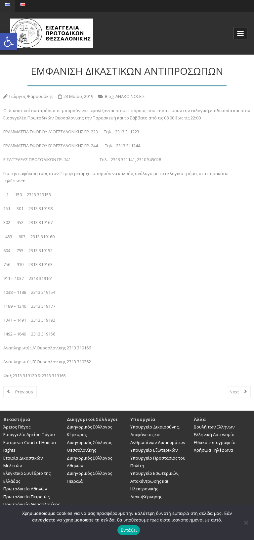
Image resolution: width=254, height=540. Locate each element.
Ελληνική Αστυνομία (214, 434)
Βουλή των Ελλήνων (214, 427)
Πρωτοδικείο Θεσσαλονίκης (31, 504)
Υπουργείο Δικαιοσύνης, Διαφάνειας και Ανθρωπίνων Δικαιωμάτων (157, 434)
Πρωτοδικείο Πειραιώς (26, 497)
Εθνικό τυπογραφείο (214, 442)
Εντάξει (129, 530)
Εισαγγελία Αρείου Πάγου (29, 434)
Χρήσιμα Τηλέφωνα (213, 450)
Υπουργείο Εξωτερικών (154, 450)
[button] (8, 41)
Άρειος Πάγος (16, 427)
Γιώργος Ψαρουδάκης (31, 96)
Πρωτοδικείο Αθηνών (25, 489)
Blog (109, 96)
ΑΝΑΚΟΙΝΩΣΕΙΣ (130, 96)
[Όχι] (245, 522)
